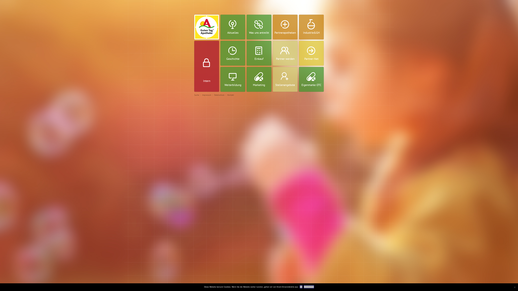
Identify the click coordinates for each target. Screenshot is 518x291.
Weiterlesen (309, 287)
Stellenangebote (285, 85)
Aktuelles (232, 32)
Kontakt (230, 95)
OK (301, 287)
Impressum (206, 95)
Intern (206, 81)
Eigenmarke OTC (311, 85)
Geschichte (232, 59)
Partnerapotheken (285, 32)
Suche (196, 95)
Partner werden (285, 59)
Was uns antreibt (259, 32)
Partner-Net (311, 59)
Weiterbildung (232, 85)
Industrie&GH (311, 32)
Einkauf (259, 59)
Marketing (259, 85)
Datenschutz (219, 95)
